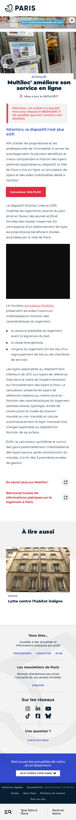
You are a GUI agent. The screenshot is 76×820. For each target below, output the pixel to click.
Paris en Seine (58, 812)
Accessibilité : (50, 787)
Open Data (29, 793)
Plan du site (38, 799)
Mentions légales (12, 787)
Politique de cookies (52, 793)
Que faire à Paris (29, 812)
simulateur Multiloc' (39, 305)
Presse (15, 793)
